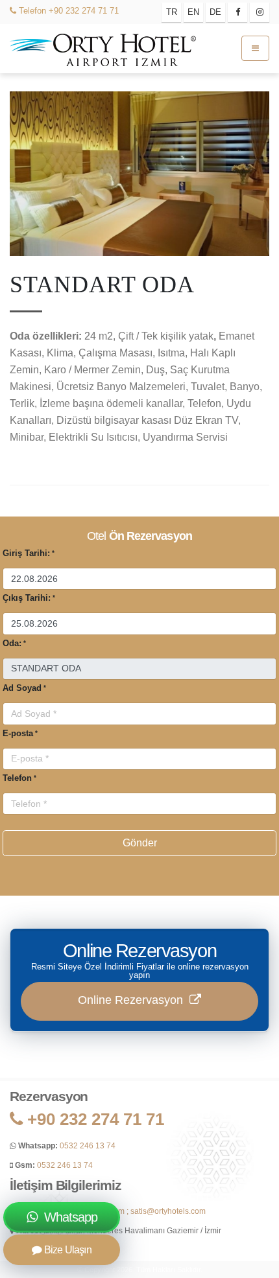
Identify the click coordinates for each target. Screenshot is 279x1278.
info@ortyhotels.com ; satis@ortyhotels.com (129, 1211)
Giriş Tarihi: (26, 553)
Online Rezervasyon (133, 999)
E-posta (18, 733)
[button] (12, 94)
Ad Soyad (22, 688)
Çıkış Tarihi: (27, 598)
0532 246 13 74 (87, 1145)
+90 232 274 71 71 (84, 11)
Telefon (31, 11)
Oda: (12, 643)
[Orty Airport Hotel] (104, 47)
